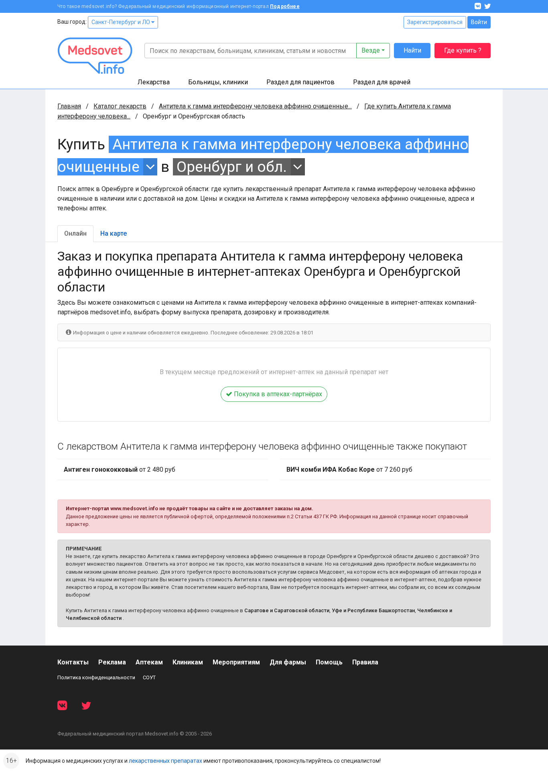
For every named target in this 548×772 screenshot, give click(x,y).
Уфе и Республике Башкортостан (373, 610)
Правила (365, 662)
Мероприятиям (236, 662)
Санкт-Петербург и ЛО (121, 22)
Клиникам (188, 662)
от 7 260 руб (349, 469)
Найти (412, 50)
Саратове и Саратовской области (286, 610)
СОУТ (149, 677)
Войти (479, 22)
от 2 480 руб (119, 469)
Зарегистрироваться (435, 22)
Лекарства (154, 82)
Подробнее (285, 6)
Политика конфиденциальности (96, 677)
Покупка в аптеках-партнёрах (277, 394)
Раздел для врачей (381, 82)
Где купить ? (462, 50)
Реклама (112, 662)
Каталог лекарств (119, 106)
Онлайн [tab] (75, 233)
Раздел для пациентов (300, 82)
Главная (69, 106)
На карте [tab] (113, 233)
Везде (370, 50)
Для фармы (288, 662)
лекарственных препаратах (165, 761)
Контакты (73, 662)
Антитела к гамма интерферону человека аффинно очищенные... (255, 106)
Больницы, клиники (218, 82)
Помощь (329, 662)
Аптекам (149, 662)
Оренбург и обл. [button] (232, 166)
